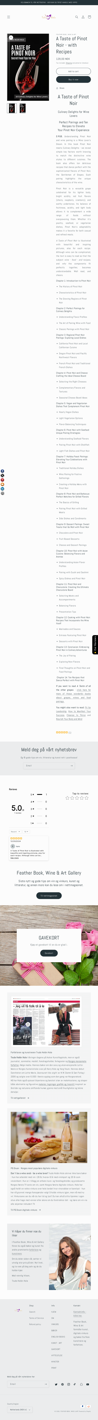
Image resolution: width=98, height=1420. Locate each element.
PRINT (53, 1368)
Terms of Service (36, 1318)
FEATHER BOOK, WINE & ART (69, 1411)
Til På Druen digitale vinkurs (24, 1209)
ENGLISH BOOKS (58, 1337)
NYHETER (55, 1361)
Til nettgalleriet (18, 1097)
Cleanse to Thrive (76, 715)
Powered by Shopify (85, 1411)
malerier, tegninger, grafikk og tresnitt (57, 1084)
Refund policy (35, 1324)
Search (32, 1312)
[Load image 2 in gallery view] (22, 108)
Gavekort (49, 953)
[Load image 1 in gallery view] (12, 108)
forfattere (33, 1249)
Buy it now (73, 79)
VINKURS (55, 1324)
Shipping (69, 63)
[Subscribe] (71, 765)
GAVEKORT (55, 1349)
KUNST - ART (56, 1343)
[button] (8, 17)
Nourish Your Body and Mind (69, 718)
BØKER (54, 1330)
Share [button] (62, 88)
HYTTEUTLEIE (57, 1355)
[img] (62, 732)
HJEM (53, 1312)
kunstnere (17, 1253)
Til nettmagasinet (49, 895)
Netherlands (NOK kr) (18, 1409)
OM (52, 1318)
